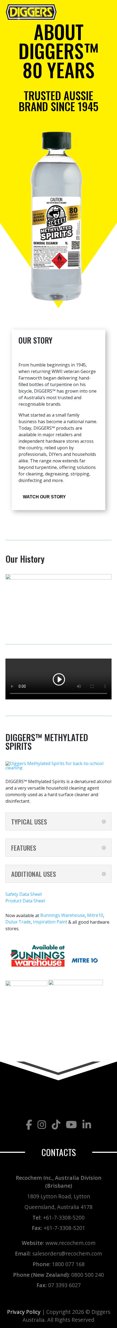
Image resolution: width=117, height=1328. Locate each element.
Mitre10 (95, 915)
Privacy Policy (24, 1311)
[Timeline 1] (58, 579)
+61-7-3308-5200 (64, 1217)
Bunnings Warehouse (62, 915)
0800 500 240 (87, 1274)
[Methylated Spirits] (58, 769)
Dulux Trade (18, 922)
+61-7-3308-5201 (64, 1228)
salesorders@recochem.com (67, 1253)
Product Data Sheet (25, 901)
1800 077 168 (68, 1264)
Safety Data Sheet (23, 894)
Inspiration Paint (50, 922)
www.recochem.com (70, 1243)
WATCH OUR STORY (44, 497)
